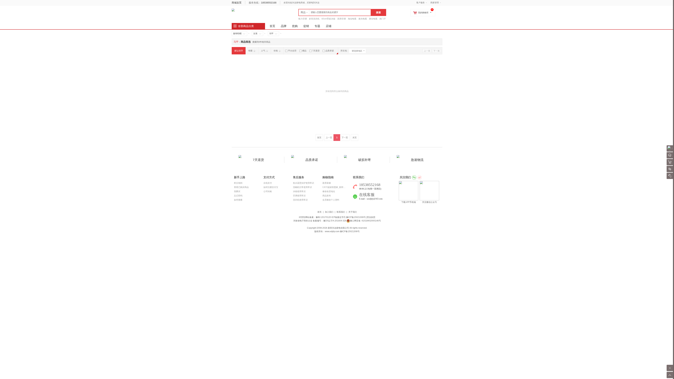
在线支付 (267, 183)
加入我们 (329, 212)
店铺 (328, 26)
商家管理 (434, 2)
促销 (306, 26)
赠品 (304, 50)
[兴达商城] (233, 10)
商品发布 (326, 195)
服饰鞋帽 (237, 33)
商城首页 (237, 2)
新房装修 (326, 183)
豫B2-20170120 (323, 217)
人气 (263, 50)
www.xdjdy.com (332, 231)
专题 (317, 26)
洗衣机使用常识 (300, 200)
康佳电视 (373, 19)
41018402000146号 (371, 221)
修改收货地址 (328, 191)
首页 (319, 212)
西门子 (382, 19)
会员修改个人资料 (330, 200)
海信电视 (352, 19)
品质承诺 (329, 50)
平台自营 (292, 50)
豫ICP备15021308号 (356, 217)
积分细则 (238, 183)
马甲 (271, 33)
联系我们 (341, 212)
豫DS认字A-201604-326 (334, 221)
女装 (255, 33)
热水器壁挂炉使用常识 (303, 183)
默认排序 (238, 50)
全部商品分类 (246, 26)
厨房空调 (341, 19)
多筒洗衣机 (314, 19)
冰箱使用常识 (299, 191)
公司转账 (267, 191)
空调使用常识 (299, 195)
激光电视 (362, 19)
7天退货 (316, 50)
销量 (250, 50)
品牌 (283, 26)
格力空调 (302, 19)
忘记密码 (238, 195)
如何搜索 (238, 200)
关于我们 (352, 212)
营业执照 (371, 217)
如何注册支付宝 (270, 187)
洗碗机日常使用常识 (302, 187)
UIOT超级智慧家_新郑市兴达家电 (338, 187)
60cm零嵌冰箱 (328, 19)
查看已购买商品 (241, 187)
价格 (276, 50)
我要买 (237, 191)
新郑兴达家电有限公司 (338, 228)
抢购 (295, 26)
